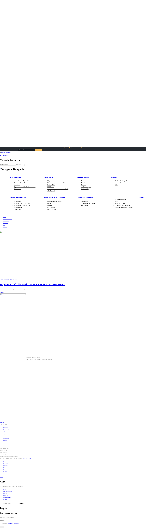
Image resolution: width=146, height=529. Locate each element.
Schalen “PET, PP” (49, 177)
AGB (4, 431)
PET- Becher (50, 187)
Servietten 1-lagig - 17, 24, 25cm (22, 203)
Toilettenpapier (84, 205)
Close (1, 477)
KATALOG (6, 221)
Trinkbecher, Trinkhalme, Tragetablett (124, 207)
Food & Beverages (7, 219)
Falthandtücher (84, 201)
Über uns (5, 223)
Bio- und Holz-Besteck (120, 199)
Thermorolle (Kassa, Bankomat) (122, 205)
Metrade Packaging (4, 155)
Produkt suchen (19, 164)
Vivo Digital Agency (27, 458)
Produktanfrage (7, 497)
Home (4, 217)
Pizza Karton (17, 185)
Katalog (2, 422)
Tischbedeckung (17, 209)
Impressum (6, 438)
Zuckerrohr (114, 177)
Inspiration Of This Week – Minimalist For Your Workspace (32, 284)
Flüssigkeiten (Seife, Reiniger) (54, 201)
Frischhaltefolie (85, 189)
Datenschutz (6, 429)
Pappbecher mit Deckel (120, 203)
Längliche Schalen (51, 181)
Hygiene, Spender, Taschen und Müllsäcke (54, 197)
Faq (4, 225)
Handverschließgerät (86, 187)
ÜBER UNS (6, 495)
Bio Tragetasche (51, 207)
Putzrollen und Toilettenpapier (85, 197)
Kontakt (5, 227)
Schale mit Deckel (119, 183)
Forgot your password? (13, 523)
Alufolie (83, 183)
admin (1, 279)
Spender (49, 203)
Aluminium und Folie (83, 177)
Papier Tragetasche (51, 209)
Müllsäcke (49, 205)
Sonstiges (141, 197)
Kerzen (116, 201)
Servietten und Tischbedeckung (18, 197)
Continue (2, 292)
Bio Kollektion (17, 201)
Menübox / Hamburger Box (121, 181)
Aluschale (83, 185)
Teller (116, 185)
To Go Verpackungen (15, 177)
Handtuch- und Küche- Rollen (88, 203)
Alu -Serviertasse (85, 181)
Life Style (14, 279)
